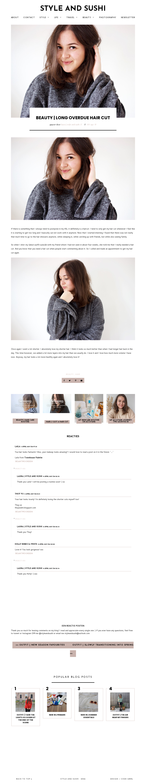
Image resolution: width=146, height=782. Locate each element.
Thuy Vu (19, 494)
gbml (130, 779)
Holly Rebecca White (26, 544)
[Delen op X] (70, 380)
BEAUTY (87, 17)
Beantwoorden (24, 462)
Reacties (20, 468)
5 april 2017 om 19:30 (29, 447)
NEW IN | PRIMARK (57, 715)
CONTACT (29, 17)
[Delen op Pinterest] (76, 380)
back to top (23, 779)
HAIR (77, 374)
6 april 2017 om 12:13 (32, 494)
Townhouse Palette (33, 457)
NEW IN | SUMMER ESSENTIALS (89, 716)
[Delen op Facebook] (64, 380)
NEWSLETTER (128, 17)
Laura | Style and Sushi (70, 125)
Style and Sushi (73, 9)
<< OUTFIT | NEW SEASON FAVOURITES (41, 645)
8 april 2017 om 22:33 (51, 527)
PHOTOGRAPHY (107, 17)
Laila (17, 447)
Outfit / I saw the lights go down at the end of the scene (26, 719)
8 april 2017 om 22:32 (51, 476)
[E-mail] (81, 380)
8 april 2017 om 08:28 (46, 544)
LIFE (56, 17)
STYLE (43, 17)
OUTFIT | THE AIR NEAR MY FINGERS (120, 716)
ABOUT (15, 17)
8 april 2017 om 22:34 (51, 568)
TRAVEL (70, 17)
